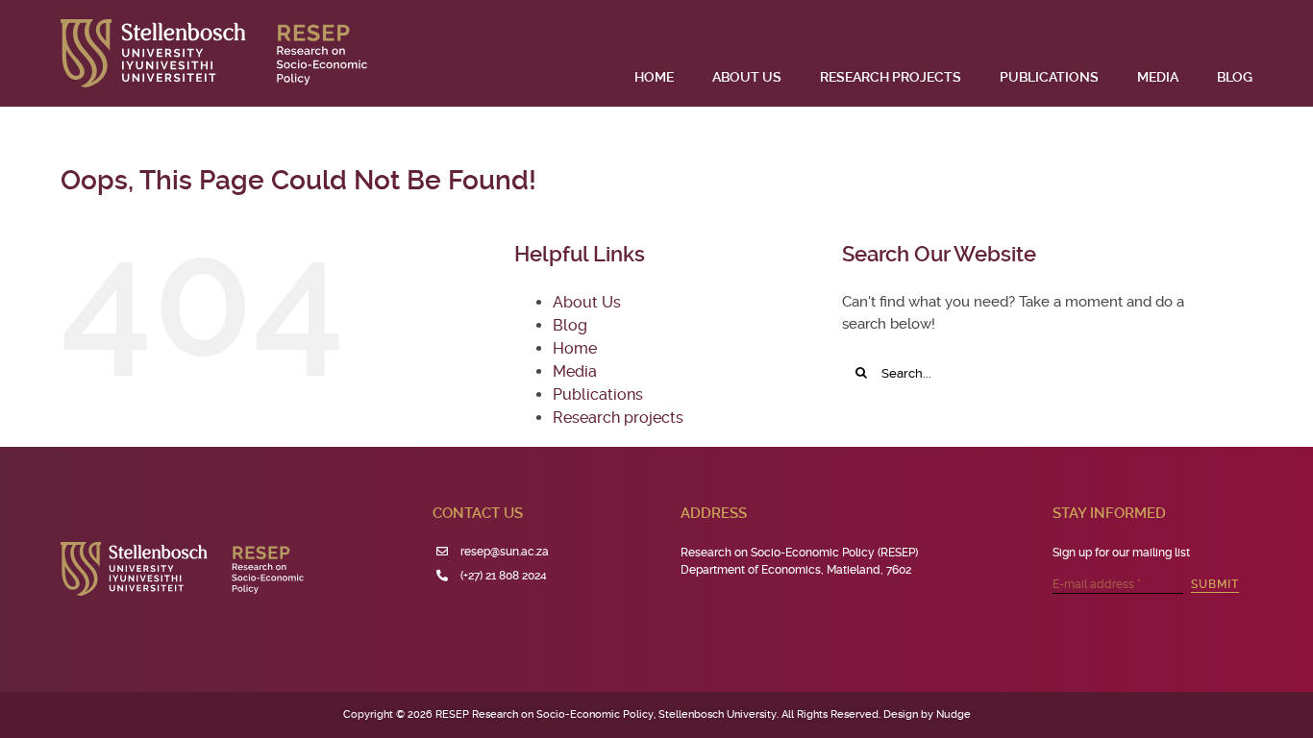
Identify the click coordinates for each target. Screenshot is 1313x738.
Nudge (953, 714)
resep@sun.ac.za (504, 551)
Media (575, 371)
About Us (587, 302)
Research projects (618, 417)
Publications (598, 394)
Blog (570, 325)
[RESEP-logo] (214, 26)
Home (575, 348)
